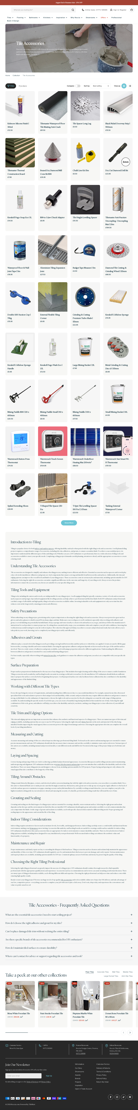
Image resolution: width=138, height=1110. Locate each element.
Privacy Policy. (46, 1082)
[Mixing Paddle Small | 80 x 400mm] (52, 394)
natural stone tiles (50, 655)
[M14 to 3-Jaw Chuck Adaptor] (52, 199)
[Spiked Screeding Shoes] (20, 488)
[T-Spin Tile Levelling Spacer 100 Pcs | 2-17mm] (85, 488)
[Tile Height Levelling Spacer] (85, 199)
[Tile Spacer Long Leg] (85, 106)
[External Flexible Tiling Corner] (52, 297)
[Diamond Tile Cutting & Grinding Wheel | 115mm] (118, 250)
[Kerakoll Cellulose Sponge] (118, 297)
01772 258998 (80, 1053)
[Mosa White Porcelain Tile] (20, 995)
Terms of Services (32, 1082)
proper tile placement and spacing (67, 764)
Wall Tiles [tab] (116, 972)
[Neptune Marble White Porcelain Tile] (85, 995)
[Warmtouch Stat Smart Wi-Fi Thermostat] (118, 441)
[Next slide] (130, 1032)
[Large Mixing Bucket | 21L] (85, 347)
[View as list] (130, 86)
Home (7, 75)
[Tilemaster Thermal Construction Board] (20, 152)
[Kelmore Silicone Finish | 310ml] (20, 106)
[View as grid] (124, 86)
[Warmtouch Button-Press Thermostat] (20, 441)
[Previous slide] (123, 1032)
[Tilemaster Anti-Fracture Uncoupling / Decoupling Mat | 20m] (118, 199)
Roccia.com (15, 1104)
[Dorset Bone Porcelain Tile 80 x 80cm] (118, 995)
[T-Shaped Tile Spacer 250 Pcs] (52, 488)
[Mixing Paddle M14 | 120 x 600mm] (20, 394)
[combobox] (43, 10)
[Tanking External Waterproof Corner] (118, 488)
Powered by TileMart (27, 1104)
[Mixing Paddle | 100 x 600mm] (85, 394)
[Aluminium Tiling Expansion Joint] (52, 250)
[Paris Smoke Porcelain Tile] (52, 995)
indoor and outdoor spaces (44, 548)
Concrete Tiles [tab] (103, 972)
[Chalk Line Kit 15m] (85, 152)
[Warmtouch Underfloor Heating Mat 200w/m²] (85, 441)
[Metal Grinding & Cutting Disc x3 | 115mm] (118, 347)
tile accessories (66, 880)
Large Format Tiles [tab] (111, 976)
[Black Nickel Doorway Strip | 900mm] (118, 106)
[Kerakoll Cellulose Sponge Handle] (20, 347)
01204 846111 (114, 1053)
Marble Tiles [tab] (128, 972)
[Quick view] (31, 95)
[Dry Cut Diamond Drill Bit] (118, 152)
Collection (16, 75)
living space (34, 828)
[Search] (73, 10)
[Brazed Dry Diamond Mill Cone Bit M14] (52, 152)
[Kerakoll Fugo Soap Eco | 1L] (20, 199)
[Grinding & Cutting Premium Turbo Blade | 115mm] (85, 297)
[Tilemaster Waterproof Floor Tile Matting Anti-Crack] (52, 106)
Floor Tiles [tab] (90, 972)
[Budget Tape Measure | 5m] (85, 250)
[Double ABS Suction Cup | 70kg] (20, 297)
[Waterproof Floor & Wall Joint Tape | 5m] (20, 250)
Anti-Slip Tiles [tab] (127, 976)
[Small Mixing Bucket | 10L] (118, 394)
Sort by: (87, 86)
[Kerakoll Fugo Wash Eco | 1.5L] (52, 347)
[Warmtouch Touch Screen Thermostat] (52, 441)
